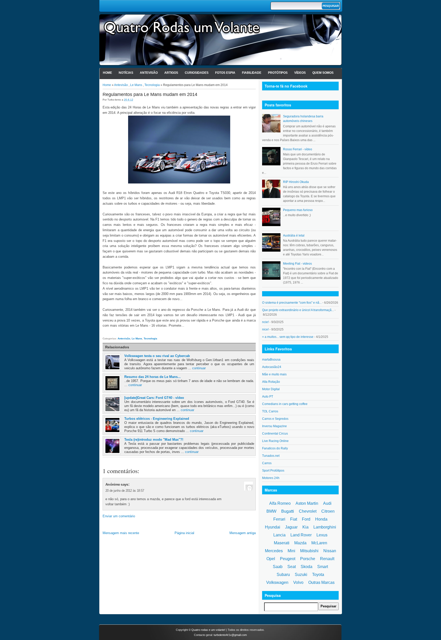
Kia (305, 527)
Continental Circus (275, 433)
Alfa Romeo (280, 503)
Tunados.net (270, 456)
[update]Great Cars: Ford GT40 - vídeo (154, 398)
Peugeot (287, 559)
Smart (322, 566)
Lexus (321, 535)
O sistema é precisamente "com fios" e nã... (292, 302)
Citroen (328, 511)
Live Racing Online (275, 441)
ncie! (265, 322)
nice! (265, 329)
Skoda (306, 566)
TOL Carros (270, 411)
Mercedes (274, 551)
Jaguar (291, 527)
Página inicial (184, 533)
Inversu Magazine (274, 426)
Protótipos (278, 73)
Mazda (300, 543)
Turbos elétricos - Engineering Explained (156, 419)
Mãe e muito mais (274, 374)
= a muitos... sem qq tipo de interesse (287, 337)
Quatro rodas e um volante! (208, 629)
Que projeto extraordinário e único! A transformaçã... (298, 310)
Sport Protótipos (273, 470)
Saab (278, 566)
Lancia (279, 535)
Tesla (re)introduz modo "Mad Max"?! (153, 439)
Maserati (281, 543)
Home (107, 73)
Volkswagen (277, 582)
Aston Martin (306, 503)
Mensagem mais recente (121, 533)
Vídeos (300, 73)
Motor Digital (271, 389)
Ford (306, 519)
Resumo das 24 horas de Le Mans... (152, 377)
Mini (291, 551)
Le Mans (136, 85)
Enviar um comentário (119, 516)
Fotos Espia (225, 73)
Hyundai (272, 527)
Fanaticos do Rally (275, 448)
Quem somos (323, 73)
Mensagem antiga (242, 533)
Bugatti (287, 511)
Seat (291, 566)
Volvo (298, 582)
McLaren (319, 543)
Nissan (329, 551)
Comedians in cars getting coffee (285, 404)
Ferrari (279, 519)
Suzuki (301, 574)
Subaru (283, 574)
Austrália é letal (293, 235)
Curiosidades (197, 73)
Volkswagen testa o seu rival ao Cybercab (157, 356)
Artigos (171, 73)
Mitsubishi (309, 551)
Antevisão (149, 73)
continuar (199, 368)
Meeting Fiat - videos (297, 263)
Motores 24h (270, 478)
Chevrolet (307, 511)
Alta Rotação (271, 382)
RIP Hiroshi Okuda (296, 182)
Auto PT (267, 396)
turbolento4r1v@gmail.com (230, 634)
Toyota (318, 574)
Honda (321, 519)
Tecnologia (152, 85)
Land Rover (301, 535)
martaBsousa (271, 359)
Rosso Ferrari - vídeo (297, 149)
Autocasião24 (271, 367)
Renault (327, 559)
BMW (271, 511)
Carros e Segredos (275, 419)
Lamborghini (324, 527)
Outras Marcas (321, 582)
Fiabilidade (251, 73)
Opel (270, 559)
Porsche (307, 559)
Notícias (126, 73)
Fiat (293, 519)
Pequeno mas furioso (298, 210)
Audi (327, 503)
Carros (267, 463)
